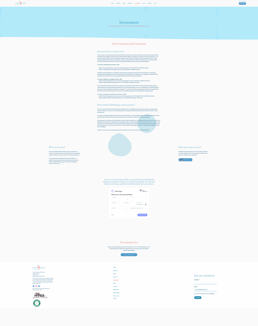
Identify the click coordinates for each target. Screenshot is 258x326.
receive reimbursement (135, 122)
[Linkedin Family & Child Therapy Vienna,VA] (39, 286)
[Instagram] (36, 286)
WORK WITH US (116, 292)
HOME (114, 267)
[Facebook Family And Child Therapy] (34, 286)
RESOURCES (116, 289)
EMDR (114, 273)
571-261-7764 (35, 274)
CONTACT (115, 286)
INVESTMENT (116, 280)
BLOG (114, 283)
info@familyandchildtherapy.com (39, 276)
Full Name (197, 279)
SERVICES (115, 270)
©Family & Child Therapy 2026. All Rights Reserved (41, 288)
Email (195, 286)
